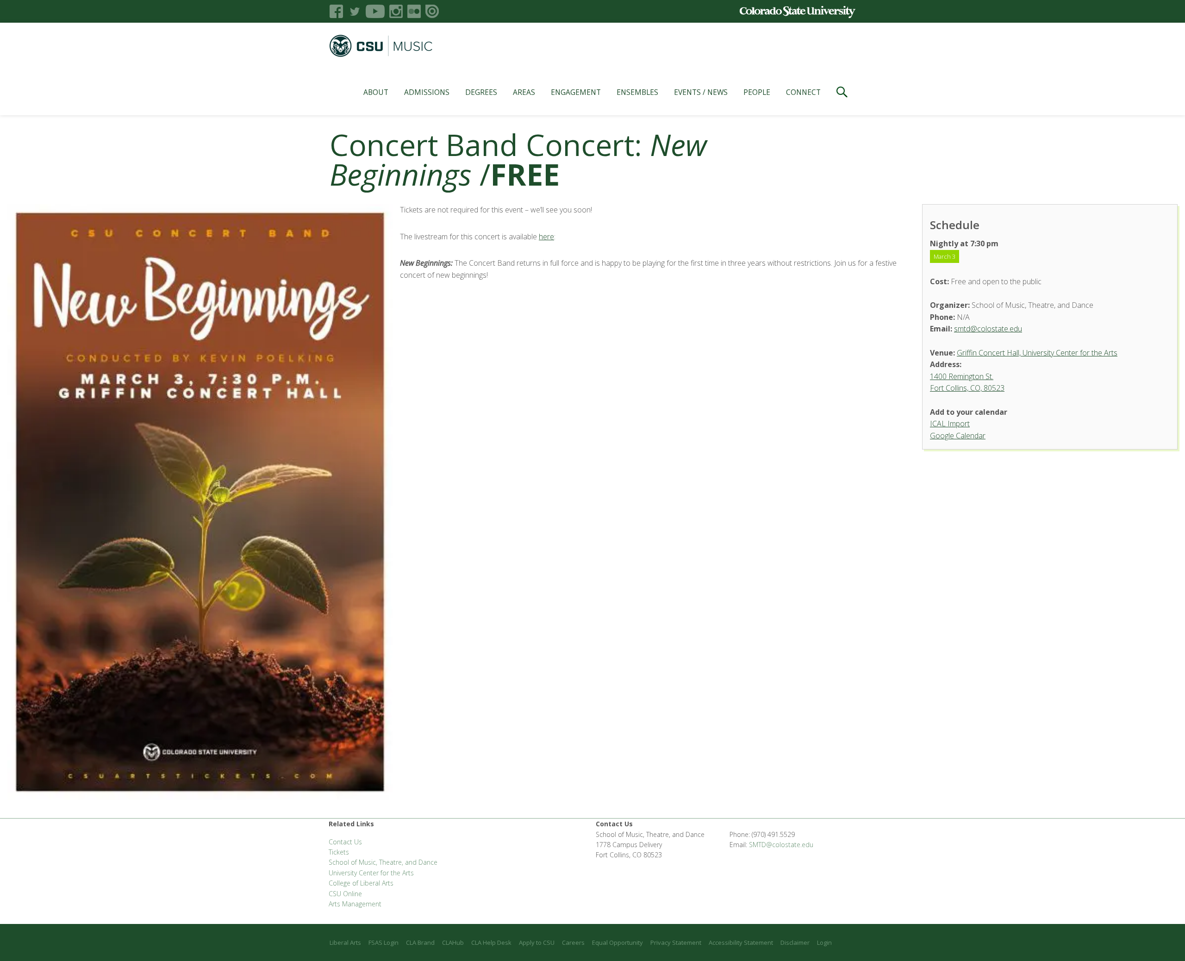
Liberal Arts (345, 942)
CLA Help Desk (491, 942)
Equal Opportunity (617, 942)
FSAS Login (383, 942)
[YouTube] (375, 11)
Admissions (426, 92)
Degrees (481, 92)
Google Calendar (957, 436)
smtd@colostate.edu (988, 329)
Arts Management (355, 903)
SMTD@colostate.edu (781, 844)
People (756, 92)
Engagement (576, 92)
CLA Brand (420, 942)
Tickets (339, 852)
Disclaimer (795, 942)
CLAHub (453, 942)
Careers (573, 942)
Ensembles (637, 92)
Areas (524, 92)
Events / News (701, 92)
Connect (803, 92)
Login (824, 942)
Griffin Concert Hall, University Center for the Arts (1037, 353)
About (375, 92)
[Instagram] (396, 11)
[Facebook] (336, 11)
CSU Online (345, 893)
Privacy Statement (675, 942)
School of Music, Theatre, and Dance (383, 862)
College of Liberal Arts (361, 883)
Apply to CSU (537, 942)
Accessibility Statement (741, 942)
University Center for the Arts (371, 872)
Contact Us (345, 841)
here (546, 236)
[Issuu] (432, 11)
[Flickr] (414, 11)
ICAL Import (950, 423)
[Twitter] (354, 11)
